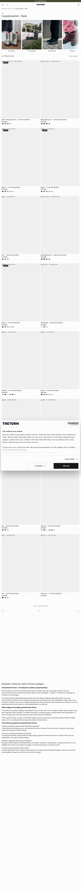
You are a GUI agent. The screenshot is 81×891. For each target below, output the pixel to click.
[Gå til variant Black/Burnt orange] (42, 124)
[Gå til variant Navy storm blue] (10, 394)
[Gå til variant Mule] (47, 327)
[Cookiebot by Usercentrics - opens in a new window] (69, 423)
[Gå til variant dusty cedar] (10, 191)
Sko (13, 8)
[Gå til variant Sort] (44, 124)
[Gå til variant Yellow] (42, 327)
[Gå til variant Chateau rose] (10, 124)
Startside (4, 8)
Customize (39, 466)
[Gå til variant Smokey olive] (8, 191)
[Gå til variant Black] (3, 124)
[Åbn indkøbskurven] (78, 4)
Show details (69, 459)
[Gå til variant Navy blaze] (44, 327)
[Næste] (78, 610)
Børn (9, 8)
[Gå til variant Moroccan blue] (5, 191)
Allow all (66, 466)
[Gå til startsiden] (40, 4)
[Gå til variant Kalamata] (49, 124)
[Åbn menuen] (2, 4)
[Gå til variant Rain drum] (8, 124)
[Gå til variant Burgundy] (5, 124)
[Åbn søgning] (7, 4)
